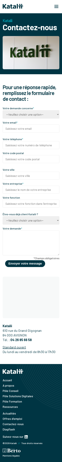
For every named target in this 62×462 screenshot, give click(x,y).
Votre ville (9, 169)
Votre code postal (13, 153)
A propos (8, 385)
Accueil (7, 380)
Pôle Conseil (10, 391)
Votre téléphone (13, 139)
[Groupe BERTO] (12, 451)
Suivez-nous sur (13, 436)
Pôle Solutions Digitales (18, 396)
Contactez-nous (13, 424)
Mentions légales (11, 455)
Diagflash (9, 429)
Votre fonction (11, 197)
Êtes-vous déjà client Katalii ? (20, 214)
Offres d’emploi (12, 418)
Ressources (10, 407)
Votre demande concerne (18, 108)
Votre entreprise (13, 183)
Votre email (10, 122)
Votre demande (12, 228)
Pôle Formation (12, 401)
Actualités (9, 413)
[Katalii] (13, 6)
